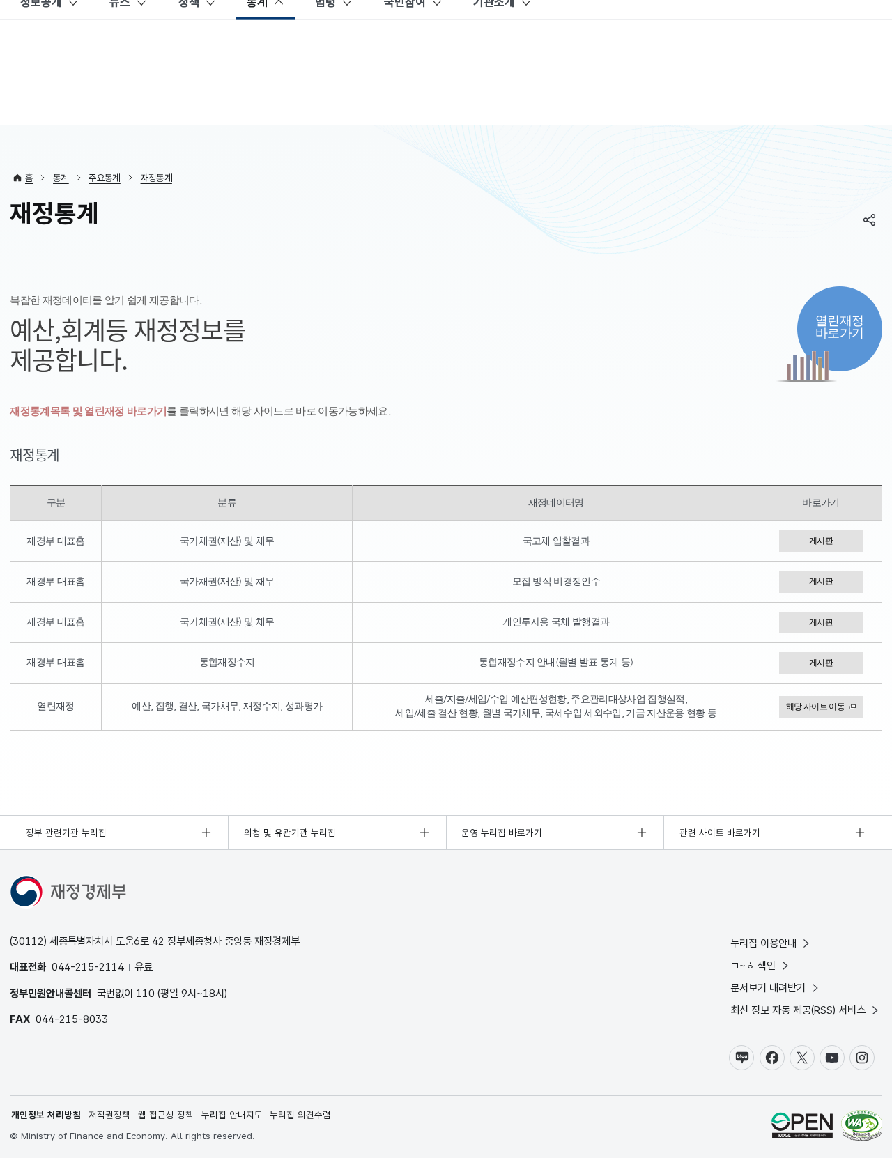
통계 (61, 177)
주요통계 (104, 177)
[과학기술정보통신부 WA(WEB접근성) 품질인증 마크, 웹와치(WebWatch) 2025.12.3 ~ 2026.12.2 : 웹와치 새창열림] (861, 1127)
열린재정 (839, 326)
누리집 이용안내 (763, 943)
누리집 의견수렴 (300, 1114)
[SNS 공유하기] (869, 219)
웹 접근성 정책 (166, 1114)
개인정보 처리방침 (46, 1114)
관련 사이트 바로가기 (719, 832)
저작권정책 (109, 1114)
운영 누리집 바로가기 (501, 832)
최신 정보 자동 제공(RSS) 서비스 (798, 1010)
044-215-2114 (88, 966)
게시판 (821, 541)
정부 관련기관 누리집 (66, 832)
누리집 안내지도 (232, 1114)
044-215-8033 (72, 1019)
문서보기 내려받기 (768, 987)
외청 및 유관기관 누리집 (290, 832)
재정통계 (156, 177)
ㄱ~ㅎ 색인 (753, 965)
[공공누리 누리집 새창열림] (802, 1127)
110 (145, 993)
